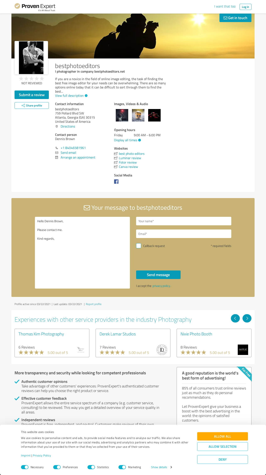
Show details (159, 467)
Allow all (222, 436)
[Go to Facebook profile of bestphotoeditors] (117, 183)
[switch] (57, 467)
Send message (158, 274)
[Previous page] (235, 318)
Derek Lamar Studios (118, 334)
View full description (69, 95)
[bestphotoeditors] (31, 57)
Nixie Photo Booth (196, 334)
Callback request (154, 246)
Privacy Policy (42, 456)
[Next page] (247, 318)
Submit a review (32, 94)
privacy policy (161, 286)
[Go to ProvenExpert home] (35, 8)
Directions (68, 126)
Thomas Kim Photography (41, 334)
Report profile (94, 304)
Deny (223, 459)
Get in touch (237, 17)
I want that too (224, 6)
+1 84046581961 (73, 147)
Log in (245, 7)
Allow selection (222, 446)
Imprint (26, 456)
